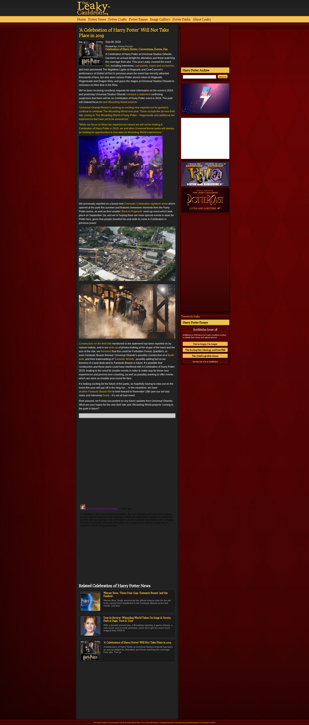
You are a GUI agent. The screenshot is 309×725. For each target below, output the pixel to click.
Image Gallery (160, 19)
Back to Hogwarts (132, 211)
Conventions (146, 49)
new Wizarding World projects (120, 102)
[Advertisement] (127, 684)
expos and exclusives (161, 65)
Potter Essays (138, 19)
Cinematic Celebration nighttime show (146, 203)
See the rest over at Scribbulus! (205, 361)
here (105, 395)
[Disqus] (127, 461)
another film (95, 391)
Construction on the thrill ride (95, 343)
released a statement (138, 94)
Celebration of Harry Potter (121, 49)
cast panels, (141, 65)
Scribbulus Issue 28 (205, 329)
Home (81, 19)
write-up (113, 347)
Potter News (97, 19)
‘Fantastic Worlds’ (124, 359)
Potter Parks (181, 19)
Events (158, 49)
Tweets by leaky (190, 316)
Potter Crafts (117, 19)
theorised (106, 351)
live (107, 65)
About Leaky (202, 19)
